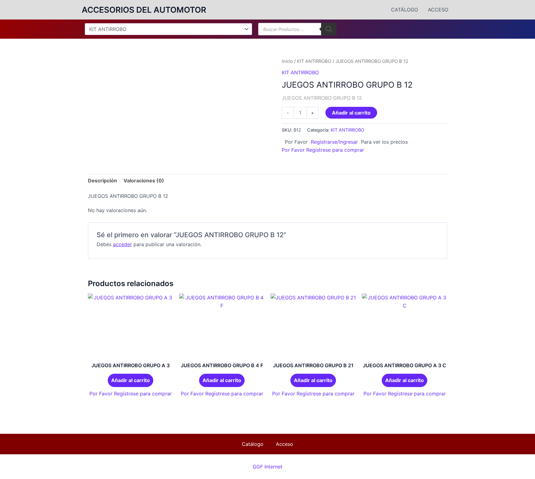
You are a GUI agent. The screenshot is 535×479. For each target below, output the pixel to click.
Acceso (438, 9)
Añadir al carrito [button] (130, 380)
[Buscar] (329, 29)
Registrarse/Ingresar (334, 142)
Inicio (287, 61)
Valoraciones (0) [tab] (144, 180)
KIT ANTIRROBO (314, 61)
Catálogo (404, 9)
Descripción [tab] (102, 180)
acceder (122, 244)
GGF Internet (267, 467)
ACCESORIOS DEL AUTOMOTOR (144, 10)
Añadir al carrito (351, 113)
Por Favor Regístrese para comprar (323, 150)
